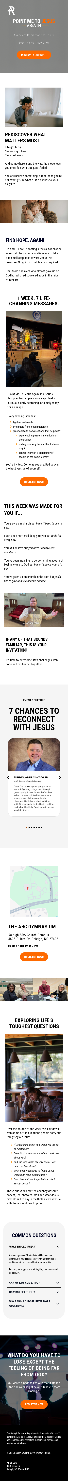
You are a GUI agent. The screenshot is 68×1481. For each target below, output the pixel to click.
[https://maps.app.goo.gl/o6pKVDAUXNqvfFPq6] (34, 891)
